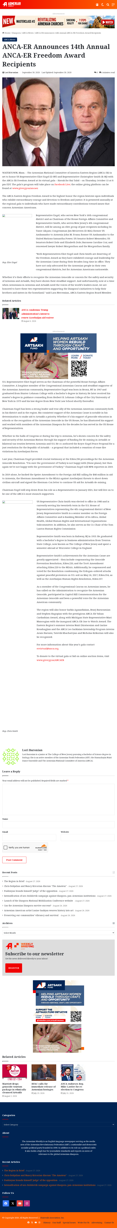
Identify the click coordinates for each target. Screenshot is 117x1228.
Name (5, 819)
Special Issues (69, 1222)
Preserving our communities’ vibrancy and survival (31, 915)
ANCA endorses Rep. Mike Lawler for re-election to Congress (72, 1086)
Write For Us (83, 1222)
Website (65, 831)
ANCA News (28, 32)
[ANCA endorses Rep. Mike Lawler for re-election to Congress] (73, 1072)
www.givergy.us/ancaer (25, 188)
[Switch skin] (102, 5)
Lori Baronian (11, 72)
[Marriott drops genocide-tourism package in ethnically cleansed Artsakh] (14, 1072)
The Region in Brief (14, 881)
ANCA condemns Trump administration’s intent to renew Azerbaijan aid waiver (37, 313)
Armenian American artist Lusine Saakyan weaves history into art (38, 910)
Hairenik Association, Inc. (52, 1217)
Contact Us (109, 1222)
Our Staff (56, 1222)
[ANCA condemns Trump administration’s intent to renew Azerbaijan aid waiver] (10, 313)
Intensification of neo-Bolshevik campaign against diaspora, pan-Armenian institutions (50, 895)
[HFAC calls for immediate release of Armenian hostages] (44, 1072)
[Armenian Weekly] (11, 4)
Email (5, 831)
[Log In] (97, 5)
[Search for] (107, 5)
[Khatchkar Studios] (58, 21)
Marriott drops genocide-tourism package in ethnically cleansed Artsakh (14, 1088)
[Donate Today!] (58, 355)
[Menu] (113, 5)
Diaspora (16, 32)
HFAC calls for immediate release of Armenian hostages (44, 1086)
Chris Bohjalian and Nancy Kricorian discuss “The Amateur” (35, 886)
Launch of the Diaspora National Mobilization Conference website (39, 900)
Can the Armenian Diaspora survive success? (27, 905)
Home (7, 32)
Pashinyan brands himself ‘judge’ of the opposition (30, 890)
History (46, 1222)
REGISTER (13, 968)
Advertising (96, 1222)
